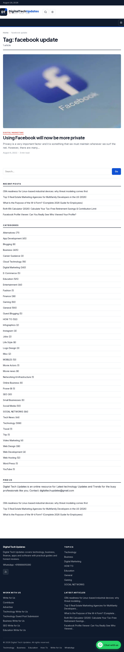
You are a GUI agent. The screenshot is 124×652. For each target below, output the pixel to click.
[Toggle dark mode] (52, 12)
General (7, 307)
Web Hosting (9, 457)
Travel (6, 429)
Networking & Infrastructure (17, 377)
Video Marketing (11, 440)
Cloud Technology (12, 261)
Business (7, 250)
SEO (5, 394)
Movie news (9, 371)
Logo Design (9, 348)
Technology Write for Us (15, 611)
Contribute (8, 602)
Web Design (9, 446)
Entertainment (10, 284)
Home (5, 33)
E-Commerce (10, 273)
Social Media (9, 406)
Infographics (9, 325)
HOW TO (7, 319)
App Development (12, 238)
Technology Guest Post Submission (21, 616)
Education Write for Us (14, 630)
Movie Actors (9, 365)
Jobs (5, 336)
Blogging (7, 244)
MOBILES (7, 359)
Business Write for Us (13, 621)
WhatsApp (69, 647)
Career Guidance (11, 256)
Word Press (9, 463)
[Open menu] (121, 22)
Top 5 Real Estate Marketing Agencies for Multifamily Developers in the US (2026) (44, 197)
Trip (5, 434)
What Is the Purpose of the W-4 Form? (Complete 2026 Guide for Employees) (43, 203)
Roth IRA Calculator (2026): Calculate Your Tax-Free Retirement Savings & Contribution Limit (49, 208)
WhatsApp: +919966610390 (17, 564)
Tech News (9, 417)
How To (44, 647)
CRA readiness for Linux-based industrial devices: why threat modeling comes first (45, 191)
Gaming (7, 302)
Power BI (7, 388)
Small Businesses (12, 400)
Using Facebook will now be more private (44, 137)
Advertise (8, 607)
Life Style (8, 342)
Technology (9, 423)
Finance (7, 296)
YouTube (7, 469)
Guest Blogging (11, 313)
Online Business (11, 382)
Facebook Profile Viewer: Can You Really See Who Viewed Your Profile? (39, 214)
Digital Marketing (13, 133)
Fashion (7, 290)
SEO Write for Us (11, 625)
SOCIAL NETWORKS (13, 411)
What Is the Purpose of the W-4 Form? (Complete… (90, 613)
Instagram (8, 330)
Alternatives (9, 232)
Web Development (12, 452)
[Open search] (45, 12)
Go (116, 171)
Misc (5, 354)
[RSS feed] (5, 572)
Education (8, 279)
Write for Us (9, 598)
